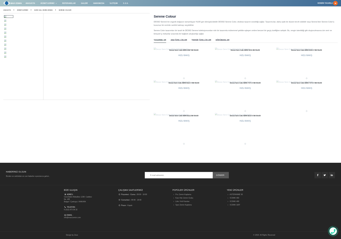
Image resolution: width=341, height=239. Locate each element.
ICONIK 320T (235, 205)
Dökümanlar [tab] (222, 40)
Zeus (76, 235)
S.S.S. (126, 3)
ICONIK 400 (234, 201)
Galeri (84, 3)
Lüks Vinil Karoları (182, 201)
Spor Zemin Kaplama (183, 205)
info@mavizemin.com (72, 217)
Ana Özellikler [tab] (179, 40)
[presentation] (146, 57)
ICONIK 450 (234, 198)
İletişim (114, 3)
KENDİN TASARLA (325, 3)
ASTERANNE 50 (236, 194)
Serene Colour (65, 10)
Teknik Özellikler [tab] (201, 40)
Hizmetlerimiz (47, 3)
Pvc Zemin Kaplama (183, 194)
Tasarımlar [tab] (160, 40)
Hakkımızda (98, 3)
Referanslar (69, 3)
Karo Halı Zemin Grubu (43, 10)
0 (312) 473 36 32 (70, 210)
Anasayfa (30, 3)
